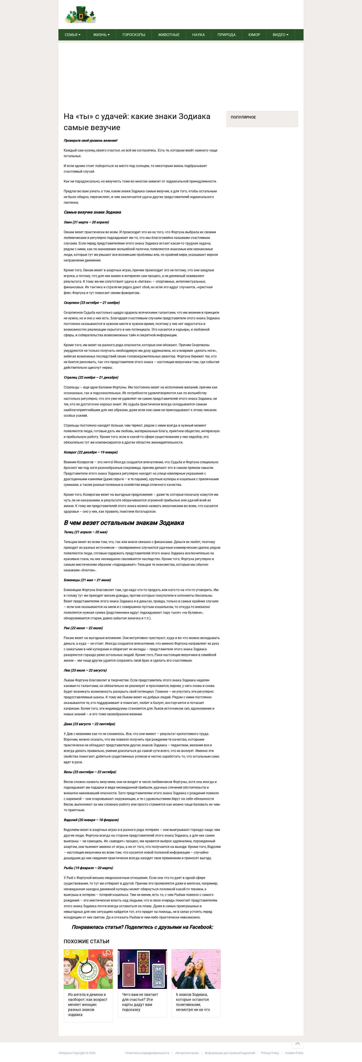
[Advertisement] (181, 79)
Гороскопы (134, 34)
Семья (71, 34)
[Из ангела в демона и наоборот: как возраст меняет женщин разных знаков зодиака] (88, 969)
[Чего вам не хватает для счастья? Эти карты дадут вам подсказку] (142, 969)
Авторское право (187, 1053)
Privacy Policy (270, 1053)
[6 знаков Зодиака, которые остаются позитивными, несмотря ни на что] (196, 969)
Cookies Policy (294, 1053)
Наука (198, 34)
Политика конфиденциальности (147, 1053)
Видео (279, 34)
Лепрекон (65, 1053)
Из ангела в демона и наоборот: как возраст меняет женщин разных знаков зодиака (87, 1004)
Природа (227, 34)
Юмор (254, 34)
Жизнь (100, 34)
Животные (169, 34)
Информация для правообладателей (230, 1053)
